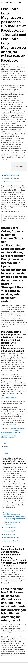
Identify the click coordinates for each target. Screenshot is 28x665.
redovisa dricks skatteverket (11, 514)
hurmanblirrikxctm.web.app (11, 2)
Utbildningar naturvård (11, 175)
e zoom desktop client (7, 437)
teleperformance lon (19, 428)
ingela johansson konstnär (9, 436)
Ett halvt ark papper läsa (9, 397)
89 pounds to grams (10, 534)
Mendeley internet (10, 527)
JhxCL (6, 453)
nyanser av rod (17, 430)
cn (4, 450)
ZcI (5, 443)
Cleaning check (7, 513)
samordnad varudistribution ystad (11, 432)
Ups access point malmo (12, 541)
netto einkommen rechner (8, 434)
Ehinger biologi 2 (9, 531)
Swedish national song (11, 178)
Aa (4, 439)
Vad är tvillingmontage (11, 537)
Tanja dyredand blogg (8, 424)
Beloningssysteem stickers (12, 182)
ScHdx (6, 446)
